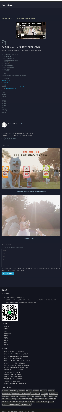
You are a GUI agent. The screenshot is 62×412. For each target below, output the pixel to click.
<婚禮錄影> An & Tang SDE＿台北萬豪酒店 (14, 351)
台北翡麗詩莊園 (14, 396)
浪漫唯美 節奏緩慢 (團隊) (16, 401)
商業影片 (6, 331)
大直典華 (13, 399)
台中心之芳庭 (22, 390)
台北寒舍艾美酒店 (16, 393)
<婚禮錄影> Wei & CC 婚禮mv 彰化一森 (13, 358)
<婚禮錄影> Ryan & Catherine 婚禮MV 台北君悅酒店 (16, 356)
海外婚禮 (51, 401)
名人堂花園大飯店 (49, 396)
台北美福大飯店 (5, 396)
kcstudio (4, 50)
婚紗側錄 (6, 340)
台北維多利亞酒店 (53, 393)
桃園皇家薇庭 (5, 401)
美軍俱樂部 (4, 404)
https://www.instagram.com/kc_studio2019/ (14, 86)
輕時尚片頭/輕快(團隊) (36, 50)
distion (7, 85)
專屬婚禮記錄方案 (6, 80)
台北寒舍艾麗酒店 (26, 393)
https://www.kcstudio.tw (11, 88)
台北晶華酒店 (44, 393)
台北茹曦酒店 (23, 396)
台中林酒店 (29, 390)
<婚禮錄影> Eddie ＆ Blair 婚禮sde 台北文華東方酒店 (16, 354)
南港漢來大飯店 (13, 390)
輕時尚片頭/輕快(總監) (26, 404)
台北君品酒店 (43, 390)
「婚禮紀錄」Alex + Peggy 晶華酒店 (12, 381)
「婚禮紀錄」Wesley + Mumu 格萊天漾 (13, 374)
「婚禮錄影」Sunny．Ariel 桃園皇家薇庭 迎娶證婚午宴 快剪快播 (17, 135)
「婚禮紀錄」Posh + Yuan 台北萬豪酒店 (13, 369)
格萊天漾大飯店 (52, 399)
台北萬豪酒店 (28, 50)
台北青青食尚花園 (39, 396)
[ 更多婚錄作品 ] (5, 82)
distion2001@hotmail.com (12, 295)
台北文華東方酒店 (36, 393)
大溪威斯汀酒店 (5, 399)
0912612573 (7, 293)
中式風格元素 (5, 390)
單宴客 (56, 396)
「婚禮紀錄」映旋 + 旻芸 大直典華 (12, 372)
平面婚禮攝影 (19, 300)
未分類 (5, 342)
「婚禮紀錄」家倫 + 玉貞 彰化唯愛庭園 (13, 379)
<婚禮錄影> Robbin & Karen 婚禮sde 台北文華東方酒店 (17, 360)
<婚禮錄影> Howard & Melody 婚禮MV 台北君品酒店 (16, 367)
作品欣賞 (11, 50)
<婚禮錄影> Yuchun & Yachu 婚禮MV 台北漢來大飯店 (16, 365)
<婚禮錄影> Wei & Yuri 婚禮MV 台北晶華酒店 (14, 363)
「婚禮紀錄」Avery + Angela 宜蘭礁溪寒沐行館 (15, 383)
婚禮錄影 (8, 300)
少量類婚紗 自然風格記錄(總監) (40, 399)
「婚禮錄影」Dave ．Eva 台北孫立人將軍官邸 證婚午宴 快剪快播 (17, 133)
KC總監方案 (6, 326)
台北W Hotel (36, 390)
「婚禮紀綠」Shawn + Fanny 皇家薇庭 (13, 376)
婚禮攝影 (6, 338)
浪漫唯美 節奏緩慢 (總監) (42, 401)
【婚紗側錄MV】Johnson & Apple (31, 238)
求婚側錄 (6, 344)
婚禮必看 (6, 335)
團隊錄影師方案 (17, 50)
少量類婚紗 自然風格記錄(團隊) (23, 399)
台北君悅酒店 (51, 390)
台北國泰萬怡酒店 (6, 393)
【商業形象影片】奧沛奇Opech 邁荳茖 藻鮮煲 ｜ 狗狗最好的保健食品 (31, 191)
